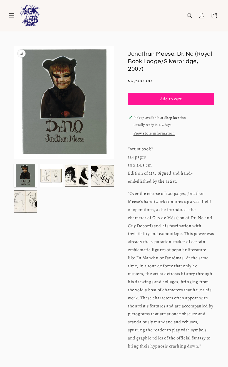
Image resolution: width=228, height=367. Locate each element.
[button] (12, 15)
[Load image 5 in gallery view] (25, 201)
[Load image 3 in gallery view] (76, 175)
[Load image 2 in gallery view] (51, 175)
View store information (154, 133)
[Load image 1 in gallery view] (25, 175)
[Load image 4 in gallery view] (102, 175)
